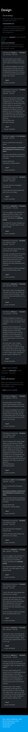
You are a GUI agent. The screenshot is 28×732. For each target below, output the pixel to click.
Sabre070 (12, 37)
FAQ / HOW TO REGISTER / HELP (12, 719)
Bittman (13, 312)
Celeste (13, 52)
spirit (12, 136)
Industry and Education (8, 43)
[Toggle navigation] (3, 2)
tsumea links (6, 726)
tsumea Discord (7, 725)
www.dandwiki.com (8, 23)
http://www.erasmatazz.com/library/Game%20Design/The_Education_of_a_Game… (14, 149)
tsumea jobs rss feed (8, 723)
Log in (7, 80)
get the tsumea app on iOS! (10, 721)
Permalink (22, 52)
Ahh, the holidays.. (8, 15)
